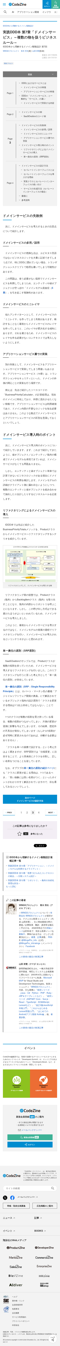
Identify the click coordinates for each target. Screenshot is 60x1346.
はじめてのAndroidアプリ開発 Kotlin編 (33, 1013)
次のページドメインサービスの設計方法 (30, 799)
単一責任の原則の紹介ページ (39, 768)
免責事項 (15, 1308)
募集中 (22, 934)
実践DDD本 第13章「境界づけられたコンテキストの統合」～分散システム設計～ (31, 874)
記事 (39, 937)
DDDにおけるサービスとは (34, 83)
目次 (30, 74)
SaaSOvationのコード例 (35, 116)
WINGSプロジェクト (30, 912)
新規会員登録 (31, 1137)
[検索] (5, 12)
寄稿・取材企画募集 (16, 1205)
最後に (25, 195)
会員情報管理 (17, 1304)
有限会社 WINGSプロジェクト (35, 914)
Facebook (30, 946)
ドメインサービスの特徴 (35, 87)
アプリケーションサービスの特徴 (39, 91)
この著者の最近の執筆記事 (31, 956)
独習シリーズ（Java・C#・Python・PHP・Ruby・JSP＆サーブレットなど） (36, 992)
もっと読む (11, 886)
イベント (7, 1230)
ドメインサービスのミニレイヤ (38, 133)
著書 (33, 937)
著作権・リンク (18, 1300)
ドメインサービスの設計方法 (35, 165)
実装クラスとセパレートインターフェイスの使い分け (38, 183)
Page (10, 93)
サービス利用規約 (19, 1317)
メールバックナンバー (32, 1129)
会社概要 (15, 1313)
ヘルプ (14, 1296)
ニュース (7, 1217)
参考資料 (26, 200)
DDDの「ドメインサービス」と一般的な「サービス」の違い (36, 97)
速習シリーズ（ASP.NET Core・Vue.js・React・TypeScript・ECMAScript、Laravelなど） (36, 1000)
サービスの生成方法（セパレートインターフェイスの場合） (38, 190)
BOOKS (38, 1230)
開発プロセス (8, 63)
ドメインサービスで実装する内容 (39, 102)
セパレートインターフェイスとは (39, 169)
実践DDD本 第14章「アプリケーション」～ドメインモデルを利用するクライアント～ (31, 867)
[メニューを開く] (4, 4)
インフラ (46, 11)
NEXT (50, 812)
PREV (9, 812)
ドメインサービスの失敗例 (34, 125)
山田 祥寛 (36, 51)
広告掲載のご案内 (45, 1205)
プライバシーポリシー (21, 1321)
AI (13, 11)
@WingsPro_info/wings (29, 943)
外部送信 (15, 1325)
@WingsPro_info (29, 940)
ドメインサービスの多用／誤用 (38, 129)
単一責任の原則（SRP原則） (37, 156)
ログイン (31, 1144)
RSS (50, 937)
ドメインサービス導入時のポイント (38, 145)
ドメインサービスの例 (32, 111)
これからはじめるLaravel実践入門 (33, 1010)
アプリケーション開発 (28, 11)
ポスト (41, 845)
